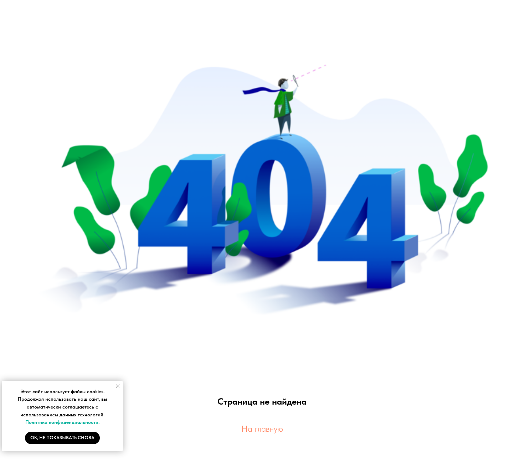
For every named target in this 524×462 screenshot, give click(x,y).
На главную (262, 428)
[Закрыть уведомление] (117, 386)
